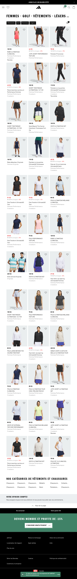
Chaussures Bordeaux (21, 487)
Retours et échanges (34, 538)
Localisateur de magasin (14, 543)
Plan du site (10, 548)
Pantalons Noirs (53, 487)
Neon (41, 487)
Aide (51, 543)
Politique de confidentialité (58, 558)
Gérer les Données (12, 558)
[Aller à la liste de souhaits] (8, 7)
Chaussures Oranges (54, 483)
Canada (41, 571)
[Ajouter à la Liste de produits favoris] (24, 30)
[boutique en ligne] (38, 8)
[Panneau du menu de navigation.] (3, 7)
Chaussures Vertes (32, 483)
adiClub (9, 538)
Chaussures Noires (10, 487)
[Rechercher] (69, 7)
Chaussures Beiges (10, 483)
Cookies (30, 558)
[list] (35, 23)
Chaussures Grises (32, 487)
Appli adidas (32, 543)
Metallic (42, 483)
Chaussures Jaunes (65, 487)
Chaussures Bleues (21, 483)
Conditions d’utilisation (14, 563)
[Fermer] (22, 574)
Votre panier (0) (56, 510)
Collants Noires (64, 483)
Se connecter (20, 510)
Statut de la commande (57, 538)
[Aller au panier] (73, 7)
